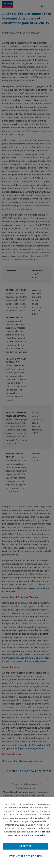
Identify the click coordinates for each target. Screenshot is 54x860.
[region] (27, 828)
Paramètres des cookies (25, 856)
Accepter (25, 846)
